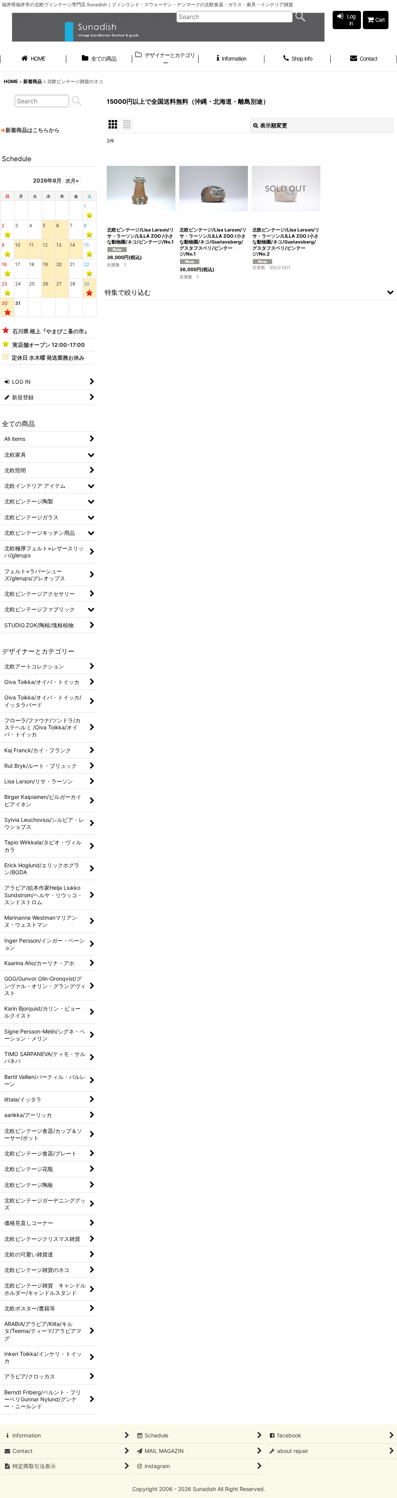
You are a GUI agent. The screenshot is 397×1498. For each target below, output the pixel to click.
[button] (250, 292)
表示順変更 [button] (273, 125)
